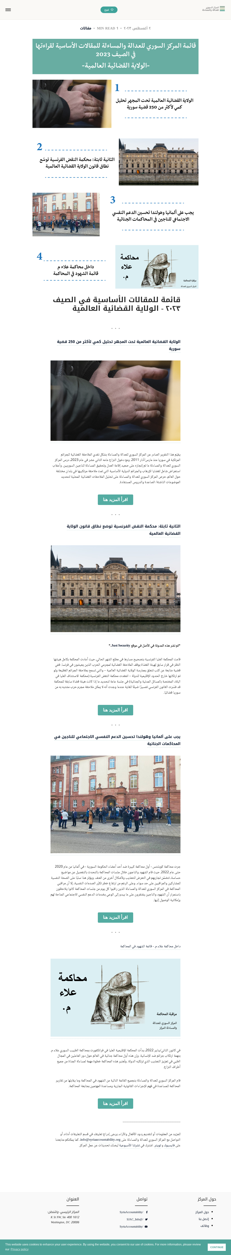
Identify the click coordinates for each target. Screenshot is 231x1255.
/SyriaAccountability (132, 1212)
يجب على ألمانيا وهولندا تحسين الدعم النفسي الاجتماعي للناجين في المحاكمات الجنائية (117, 740)
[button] (8, 9)
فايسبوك (169, 1145)
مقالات (85, 28)
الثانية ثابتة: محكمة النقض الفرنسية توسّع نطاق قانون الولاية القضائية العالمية (123, 530)
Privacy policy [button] (20, 1249)
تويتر (157, 1145)
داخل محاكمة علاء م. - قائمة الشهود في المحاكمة (150, 946)
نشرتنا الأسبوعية (129, 1145)
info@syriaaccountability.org (100, 1140)
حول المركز (202, 1212)
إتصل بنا (204, 1219)
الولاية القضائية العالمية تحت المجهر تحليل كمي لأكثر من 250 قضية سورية (118, 345)
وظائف (205, 1226)
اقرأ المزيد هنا (115, 499)
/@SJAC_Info (135, 1219)
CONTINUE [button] (216, 1247)
